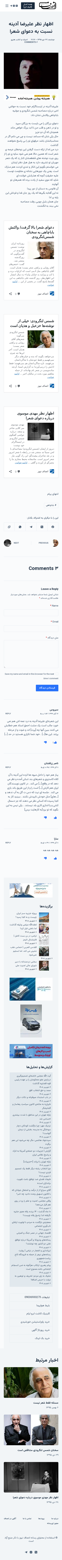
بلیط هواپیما (43, 1306)
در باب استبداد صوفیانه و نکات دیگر (34, 1097)
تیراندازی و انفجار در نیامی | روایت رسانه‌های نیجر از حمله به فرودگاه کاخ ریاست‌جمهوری (33, 1254)
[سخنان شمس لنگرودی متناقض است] (31, 1430)
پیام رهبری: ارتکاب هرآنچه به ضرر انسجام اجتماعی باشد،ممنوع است (31, 1267)
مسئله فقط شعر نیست (45, 1403)
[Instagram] (14, 6)
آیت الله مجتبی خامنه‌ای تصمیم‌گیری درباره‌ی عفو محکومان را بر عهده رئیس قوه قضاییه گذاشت (33, 1079)
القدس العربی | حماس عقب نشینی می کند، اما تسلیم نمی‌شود (23, 951)
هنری (13, 39)
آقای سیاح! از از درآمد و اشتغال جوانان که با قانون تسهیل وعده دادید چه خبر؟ (31, 1192)
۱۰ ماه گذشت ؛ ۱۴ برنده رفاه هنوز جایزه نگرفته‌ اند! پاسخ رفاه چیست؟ (32, 1213)
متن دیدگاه (52, 638)
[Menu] (6, 5)
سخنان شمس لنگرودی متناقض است (38, 1450)
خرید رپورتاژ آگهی (41, 1330)
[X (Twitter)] (17, 6)
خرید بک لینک (42, 1338)
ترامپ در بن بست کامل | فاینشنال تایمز (25, 938)
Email (54, 622)
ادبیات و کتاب (22, 39)
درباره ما (54, 1519)
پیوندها (41, 1519)
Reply (8, 713)
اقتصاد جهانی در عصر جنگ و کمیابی (34, 1233)
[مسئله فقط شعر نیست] (31, 1382)
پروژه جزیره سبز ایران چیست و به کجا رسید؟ (26, 915)
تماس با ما (27, 1519)
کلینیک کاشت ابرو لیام (38, 1314)
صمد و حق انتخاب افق (40, 1090)
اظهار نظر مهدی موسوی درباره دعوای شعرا (35, 1498)
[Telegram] (11, 6)
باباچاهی (51, 505)
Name (54, 606)
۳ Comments (31, 42)
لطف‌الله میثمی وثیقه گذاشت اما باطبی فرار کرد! (23, 926)
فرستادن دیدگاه (47, 688)
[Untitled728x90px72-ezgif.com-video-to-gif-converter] (31, 97)
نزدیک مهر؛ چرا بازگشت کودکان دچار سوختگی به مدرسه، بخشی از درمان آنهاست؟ (34, 1129)
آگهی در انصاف (10, 1519)
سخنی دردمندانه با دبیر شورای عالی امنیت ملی (26, 963)
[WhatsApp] (20, 527)
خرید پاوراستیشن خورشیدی (35, 1322)
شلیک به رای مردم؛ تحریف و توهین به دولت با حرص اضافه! (33, 1278)
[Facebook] (52, 527)
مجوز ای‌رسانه (52, 1523)
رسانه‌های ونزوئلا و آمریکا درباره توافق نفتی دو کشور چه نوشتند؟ (33, 1242)
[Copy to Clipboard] (9, 527)
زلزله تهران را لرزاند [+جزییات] (37, 1162)
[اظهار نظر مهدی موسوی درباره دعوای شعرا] (31, 1477)
